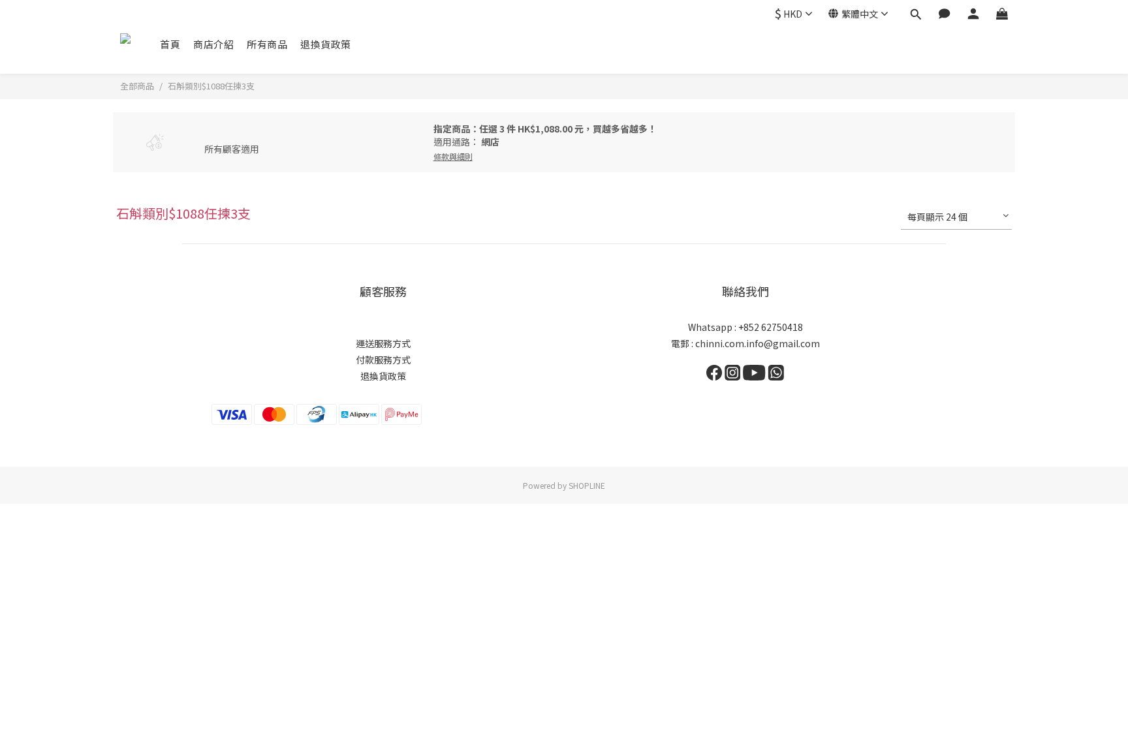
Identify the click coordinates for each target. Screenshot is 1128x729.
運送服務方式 (383, 343)
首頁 (170, 44)
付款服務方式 (383, 359)
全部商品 (137, 86)
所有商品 (267, 44)
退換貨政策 (325, 44)
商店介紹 (213, 44)
